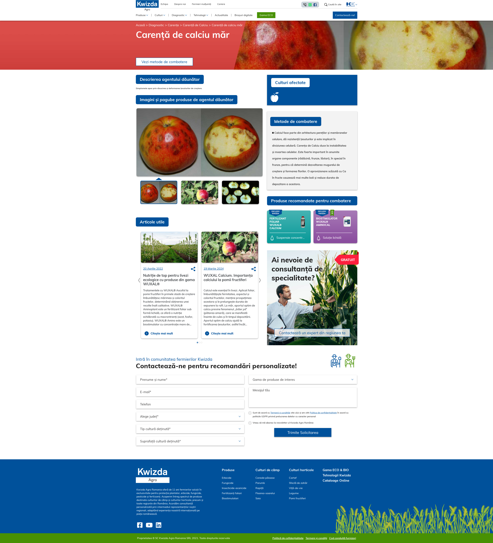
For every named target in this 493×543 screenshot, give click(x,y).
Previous (136, 190)
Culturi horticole (301, 470)
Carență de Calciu (195, 25)
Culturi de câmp (267, 470)
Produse (228, 470)
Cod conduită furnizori (342, 538)
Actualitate (221, 15)
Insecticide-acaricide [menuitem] (234, 488)
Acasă (140, 25)
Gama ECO (266, 15)
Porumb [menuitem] (260, 482)
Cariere (221, 4)
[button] (356, 5)
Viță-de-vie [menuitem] (296, 488)
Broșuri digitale (244, 15)
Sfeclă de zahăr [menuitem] (298, 482)
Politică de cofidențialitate (288, 538)
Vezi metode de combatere (164, 61)
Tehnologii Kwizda (337, 475)
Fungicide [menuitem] (227, 482)
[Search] (193, 269)
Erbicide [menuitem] (226, 477)
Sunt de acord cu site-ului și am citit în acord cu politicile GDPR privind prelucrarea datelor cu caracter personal (300, 414)
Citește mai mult (162, 333)
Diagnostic (156, 25)
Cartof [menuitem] (293, 477)
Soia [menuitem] (258, 498)
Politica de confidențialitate (323, 412)
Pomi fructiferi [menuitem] (297, 498)
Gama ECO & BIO (336, 470)
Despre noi (180, 4)
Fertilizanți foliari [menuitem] (232, 493)
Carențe (173, 25)
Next (262, 190)
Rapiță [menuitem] (259, 488)
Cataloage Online (336, 480)
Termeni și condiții (316, 538)
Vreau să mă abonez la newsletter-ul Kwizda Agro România (283, 422)
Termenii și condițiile (280, 412)
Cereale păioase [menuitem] (265, 477)
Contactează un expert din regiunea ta (312, 332)
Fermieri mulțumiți (201, 4)
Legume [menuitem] (294, 493)
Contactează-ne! (345, 15)
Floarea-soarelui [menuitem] (265, 493)
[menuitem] (349, 4)
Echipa (164, 4)
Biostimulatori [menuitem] (230, 498)
